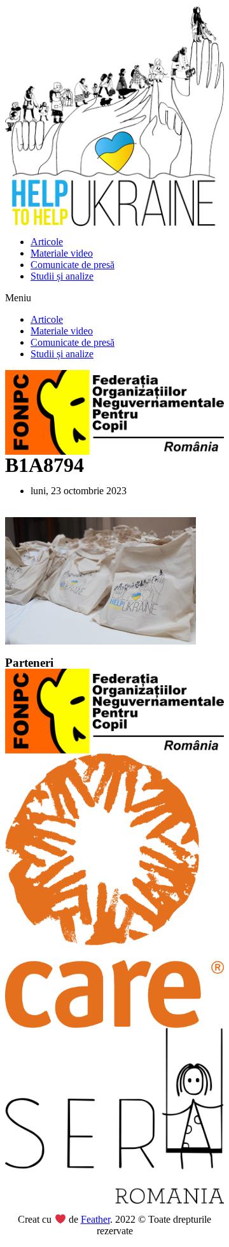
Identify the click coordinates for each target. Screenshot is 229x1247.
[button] (114, 298)
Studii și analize (62, 276)
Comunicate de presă (72, 264)
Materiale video (62, 253)
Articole (47, 241)
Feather (95, 1219)
